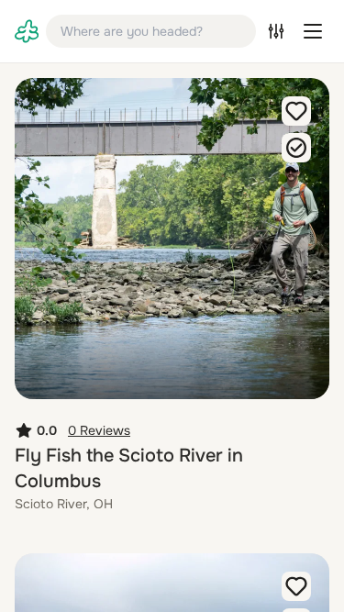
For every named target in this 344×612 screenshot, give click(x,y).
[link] (27, 31)
